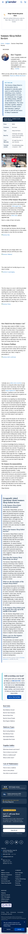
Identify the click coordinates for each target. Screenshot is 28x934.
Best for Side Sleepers (9, 712)
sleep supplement (10, 390)
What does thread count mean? (11, 749)
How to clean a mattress (9, 767)
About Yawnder (19, 872)
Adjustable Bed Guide (9, 739)
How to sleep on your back (10, 752)
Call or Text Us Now (14, 697)
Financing (17, 883)
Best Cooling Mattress (9, 731)
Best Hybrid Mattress (8, 736)
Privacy (3, 912)
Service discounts (5, 881)
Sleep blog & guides (6, 883)
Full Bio (17, 68)
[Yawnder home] (11, 2)
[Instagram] (7, 842)
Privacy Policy (19, 833)
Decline (9, 929)
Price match (18, 881)
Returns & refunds (5, 895)
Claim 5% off (14, 830)
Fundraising (18, 885)
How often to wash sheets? (10, 773)
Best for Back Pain (8, 715)
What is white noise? (8, 757)
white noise (14, 215)
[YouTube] (16, 842)
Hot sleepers (4, 879)
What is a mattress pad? (9, 755)
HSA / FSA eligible (5, 897)
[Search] (21, 2)
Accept (19, 929)
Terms (7, 912)
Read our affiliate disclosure (18, 75)
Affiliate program (5, 899)
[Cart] (25, 2)
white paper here (16, 206)
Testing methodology (20, 879)
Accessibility (20, 912)
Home (2, 43)
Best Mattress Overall (8, 710)
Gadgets (7, 43)
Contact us (17, 876)
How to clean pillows (8, 770)
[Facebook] (11, 842)
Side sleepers (4, 876)
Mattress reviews (5, 872)
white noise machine (16, 383)
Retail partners (4, 901)
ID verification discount (6, 914)
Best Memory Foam (8, 733)
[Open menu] (2, 2)
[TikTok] (21, 842)
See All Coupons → (14, 26)
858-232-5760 (16, 681)
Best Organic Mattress (9, 721)
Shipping (3, 892)
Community (18, 874)
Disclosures (13, 912)
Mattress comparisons (6, 874)
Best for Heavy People (9, 718)
